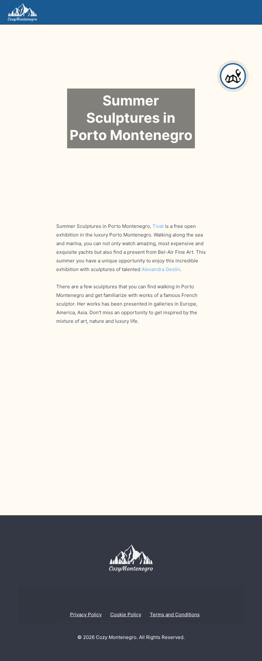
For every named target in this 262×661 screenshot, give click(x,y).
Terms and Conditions (175, 614)
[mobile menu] (251, 12)
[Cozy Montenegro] (22, 12)
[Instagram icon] (136, 650)
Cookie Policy (125, 614)
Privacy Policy (86, 614)
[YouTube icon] (125, 650)
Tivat (158, 226)
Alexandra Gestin (161, 269)
